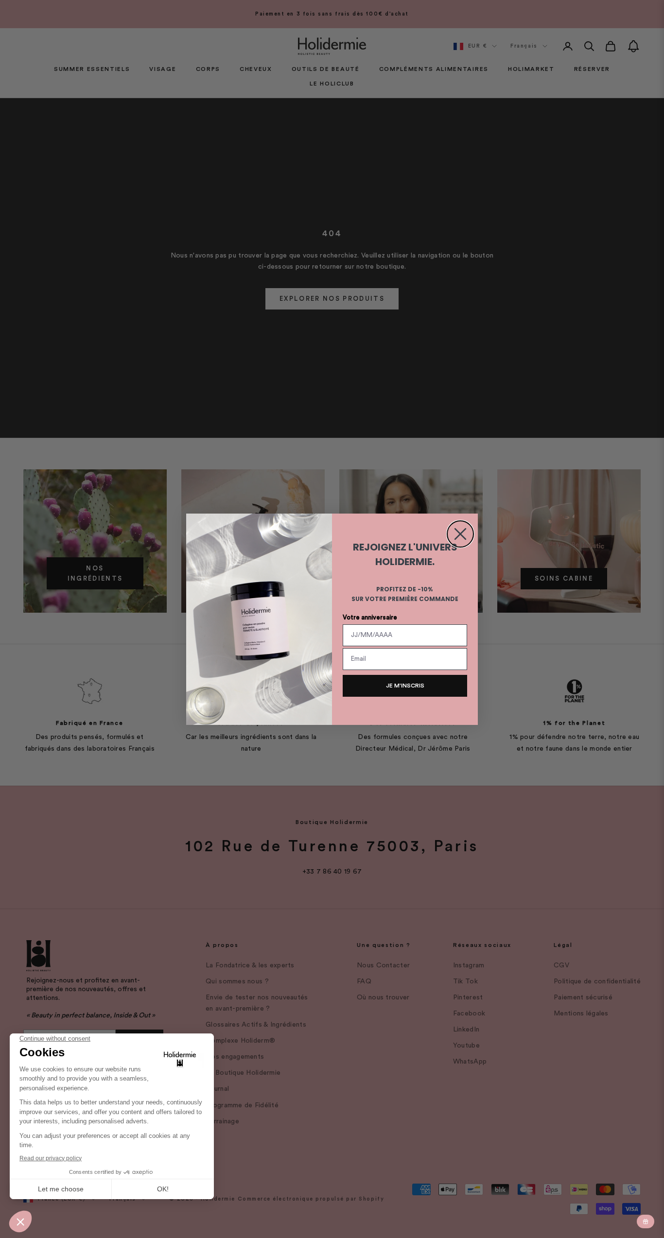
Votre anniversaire (370, 617)
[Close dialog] (460, 534)
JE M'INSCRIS (405, 685)
